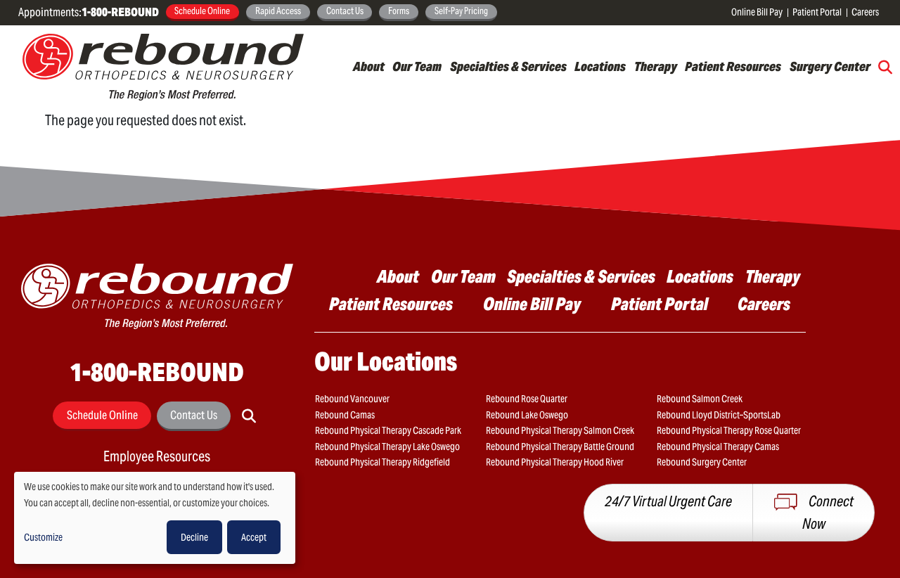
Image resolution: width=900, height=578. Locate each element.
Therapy (655, 66)
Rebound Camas (345, 415)
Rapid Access (278, 11)
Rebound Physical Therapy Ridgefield (382, 462)
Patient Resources (733, 66)
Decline (194, 537)
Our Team (417, 66)
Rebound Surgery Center (702, 462)
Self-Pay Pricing (461, 11)
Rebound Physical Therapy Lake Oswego (387, 446)
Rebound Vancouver (352, 398)
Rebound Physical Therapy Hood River (555, 462)
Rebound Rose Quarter (526, 398)
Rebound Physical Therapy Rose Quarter (729, 430)
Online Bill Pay (757, 12)
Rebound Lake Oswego (527, 415)
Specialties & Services (508, 66)
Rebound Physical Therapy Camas (718, 446)
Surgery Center (830, 66)
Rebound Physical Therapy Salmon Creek (560, 430)
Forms (398, 11)
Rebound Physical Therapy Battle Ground (560, 446)
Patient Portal (817, 12)
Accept (253, 537)
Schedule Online (202, 11)
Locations (600, 66)
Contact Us (345, 11)
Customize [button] (43, 537)
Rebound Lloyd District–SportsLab (718, 415)
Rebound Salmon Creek (699, 398)
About (369, 66)
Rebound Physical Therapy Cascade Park (388, 430)
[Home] (163, 67)
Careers (865, 12)
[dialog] (154, 518)
